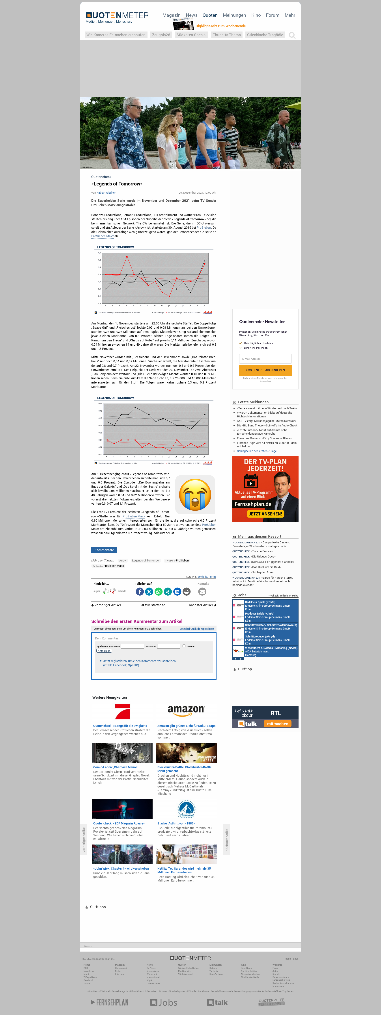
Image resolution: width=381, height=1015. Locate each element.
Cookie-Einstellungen (283, 983)
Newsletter (89, 971)
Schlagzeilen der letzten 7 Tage (257, 451)
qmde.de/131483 (207, 576)
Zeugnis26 (161, 34)
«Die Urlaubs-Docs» (254, 556)
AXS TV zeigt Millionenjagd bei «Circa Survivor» (266, 421)
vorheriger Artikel (107, 605)
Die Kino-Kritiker (249, 971)
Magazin (171, 15)
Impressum (278, 986)
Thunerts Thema (227, 34)
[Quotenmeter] (117, 17)
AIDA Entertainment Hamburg (271, 651)
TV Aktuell (105, 991)
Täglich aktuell (185, 974)
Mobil (87, 974)
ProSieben (204, 228)
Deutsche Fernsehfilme (269, 991)
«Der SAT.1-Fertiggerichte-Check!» (263, 562)
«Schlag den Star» (252, 572)
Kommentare (104, 550)
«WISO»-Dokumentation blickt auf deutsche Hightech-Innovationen (264, 414)
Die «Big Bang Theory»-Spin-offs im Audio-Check (267, 425)
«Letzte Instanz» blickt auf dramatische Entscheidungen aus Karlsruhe (262, 431)
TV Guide (191, 991)
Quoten (210, 15)
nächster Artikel (201, 605)
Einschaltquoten (177, 991)
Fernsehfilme (217, 991)
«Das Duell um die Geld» (256, 567)
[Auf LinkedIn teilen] (177, 592)
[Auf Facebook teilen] (139, 592)
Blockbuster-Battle (250, 977)
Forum (272, 15)
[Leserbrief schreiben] (202, 592)
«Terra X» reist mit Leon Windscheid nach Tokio (267, 408)
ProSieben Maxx (102, 236)
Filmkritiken (136, 991)
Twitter (87, 983)
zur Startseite (154, 605)
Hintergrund (121, 968)
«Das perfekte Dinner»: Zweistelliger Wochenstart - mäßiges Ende (261, 544)
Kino (256, 15)
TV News (163, 991)
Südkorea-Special (191, 34)
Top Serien (287, 991)
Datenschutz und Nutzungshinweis (281, 978)
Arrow (123, 560)
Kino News (93, 991)
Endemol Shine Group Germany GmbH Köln (267, 605)
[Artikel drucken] (186, 592)
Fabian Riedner (106, 192)
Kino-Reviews (216, 974)
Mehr (290, 15)
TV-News (151, 968)
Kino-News (246, 968)
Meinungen (234, 15)
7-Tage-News (90, 977)
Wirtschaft (152, 974)
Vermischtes (153, 971)
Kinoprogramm (249, 991)
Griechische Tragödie (265, 34)
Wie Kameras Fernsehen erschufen (116, 34)
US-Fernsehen (154, 983)
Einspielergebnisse (250, 974)
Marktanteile (184, 971)
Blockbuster (203, 991)
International (153, 977)
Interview (119, 974)
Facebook (88, 980)
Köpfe (149, 980)
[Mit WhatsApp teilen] (158, 592)
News (192, 15)
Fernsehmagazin (120, 991)
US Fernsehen (150, 991)
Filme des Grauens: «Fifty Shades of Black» (264, 438)
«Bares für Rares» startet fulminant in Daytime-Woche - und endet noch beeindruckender (262, 581)
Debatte (213, 968)
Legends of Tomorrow (145, 560)
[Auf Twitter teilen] (149, 592)
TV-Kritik (213, 971)
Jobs (275, 971)
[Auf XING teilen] (168, 592)
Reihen (118, 971)
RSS (86, 968)
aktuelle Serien (232, 991)
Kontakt (276, 974)
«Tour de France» (252, 551)
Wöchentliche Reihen (188, 968)
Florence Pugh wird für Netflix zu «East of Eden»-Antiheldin (267, 444)
